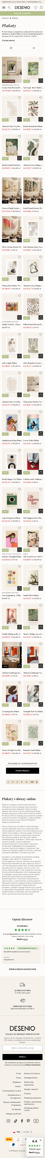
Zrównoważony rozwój (11, 1091)
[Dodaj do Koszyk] (40, 80)
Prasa (18, 1078)
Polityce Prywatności (32, 1065)
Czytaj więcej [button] (8, 40)
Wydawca (17, 1082)
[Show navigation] (3, 8)
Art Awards (16, 1109)
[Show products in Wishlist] (35, 8)
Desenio (5, 18)
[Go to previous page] (8, 782)
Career (18, 1086)
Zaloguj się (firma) (13, 1114)
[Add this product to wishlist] (19, 59)
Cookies (27, 1094)
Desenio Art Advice (32, 1073)
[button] (34, 1147)
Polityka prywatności (32, 1098)
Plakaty (15, 18)
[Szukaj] (9, 8)
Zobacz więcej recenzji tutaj (22, 969)
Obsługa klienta (30, 1078)
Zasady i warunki (31, 1089)
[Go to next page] (37, 782)
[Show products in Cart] (41, 8)
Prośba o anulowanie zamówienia (32, 1103)
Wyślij (22, 1057)
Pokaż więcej (23, 771)
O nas (18, 1073)
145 (32, 782)
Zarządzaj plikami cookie (31, 1109)
